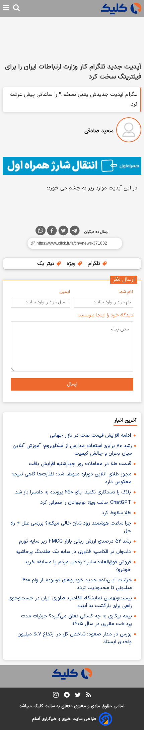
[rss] (88, 696)
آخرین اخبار (125, 420)
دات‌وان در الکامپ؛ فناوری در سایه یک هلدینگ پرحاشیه (73, 552)
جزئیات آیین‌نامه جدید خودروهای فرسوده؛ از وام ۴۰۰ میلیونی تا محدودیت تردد (77, 584)
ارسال (72, 384)
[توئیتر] (63, 232)
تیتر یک (46, 264)
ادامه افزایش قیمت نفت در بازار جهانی (90, 435)
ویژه (72, 264)
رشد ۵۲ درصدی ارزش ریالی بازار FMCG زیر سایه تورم (75, 541)
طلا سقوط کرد (116, 513)
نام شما (126, 291)
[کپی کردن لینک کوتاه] (72, 243)
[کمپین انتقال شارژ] (72, 166)
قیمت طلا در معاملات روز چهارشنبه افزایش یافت (80, 464)
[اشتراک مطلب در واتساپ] (40, 230)
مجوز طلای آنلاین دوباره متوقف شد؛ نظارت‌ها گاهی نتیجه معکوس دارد (71, 478)
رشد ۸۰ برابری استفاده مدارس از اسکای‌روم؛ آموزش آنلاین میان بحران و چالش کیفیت (72, 449)
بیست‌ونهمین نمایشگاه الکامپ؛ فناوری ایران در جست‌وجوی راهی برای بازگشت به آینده (70, 602)
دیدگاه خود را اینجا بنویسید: (105, 315)
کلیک (38, 706)
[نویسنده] (128, 131)
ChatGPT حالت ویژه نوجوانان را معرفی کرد (85, 502)
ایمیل (64, 291)
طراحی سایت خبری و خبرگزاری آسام (64, 719)
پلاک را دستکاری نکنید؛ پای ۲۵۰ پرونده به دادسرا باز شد (73, 492)
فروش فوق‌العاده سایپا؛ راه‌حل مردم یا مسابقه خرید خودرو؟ (77, 566)
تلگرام (95, 264)
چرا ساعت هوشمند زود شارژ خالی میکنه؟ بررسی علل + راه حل (70, 527)
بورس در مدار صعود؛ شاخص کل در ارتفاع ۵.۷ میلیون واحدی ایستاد (74, 638)
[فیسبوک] (52, 232)
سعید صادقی (99, 131)
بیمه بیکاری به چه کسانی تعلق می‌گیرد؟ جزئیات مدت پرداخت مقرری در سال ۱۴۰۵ (76, 620)
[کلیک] (121, 8)
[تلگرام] (75, 232)
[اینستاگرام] (56, 696)
